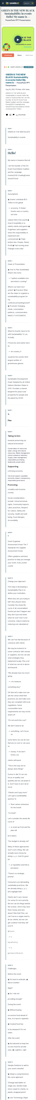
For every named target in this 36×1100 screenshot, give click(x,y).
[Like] (7, 114)
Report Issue (29, 55)
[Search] (32, 3)
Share (19, 55)
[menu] (3, 3)
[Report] (13, 114)
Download (8, 55)
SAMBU (14, 3)
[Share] (10, 114)
